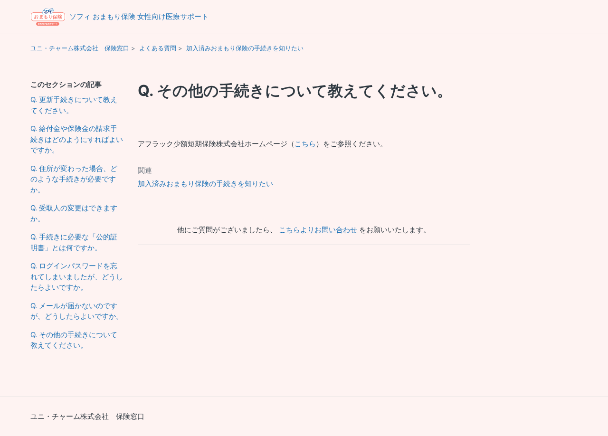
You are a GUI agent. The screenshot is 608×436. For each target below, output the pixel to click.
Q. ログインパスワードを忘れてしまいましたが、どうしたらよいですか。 (76, 276)
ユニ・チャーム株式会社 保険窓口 (79, 48)
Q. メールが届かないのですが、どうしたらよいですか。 (76, 311)
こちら (305, 143)
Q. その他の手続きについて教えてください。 (73, 340)
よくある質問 (157, 48)
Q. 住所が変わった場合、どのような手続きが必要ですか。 (73, 179)
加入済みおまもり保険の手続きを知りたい (245, 48)
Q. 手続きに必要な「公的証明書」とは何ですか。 (73, 242)
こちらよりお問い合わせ (318, 229)
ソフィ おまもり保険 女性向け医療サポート (139, 16)
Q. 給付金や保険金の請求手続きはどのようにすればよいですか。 (76, 139)
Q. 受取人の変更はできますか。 (73, 213)
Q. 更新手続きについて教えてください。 (73, 105)
